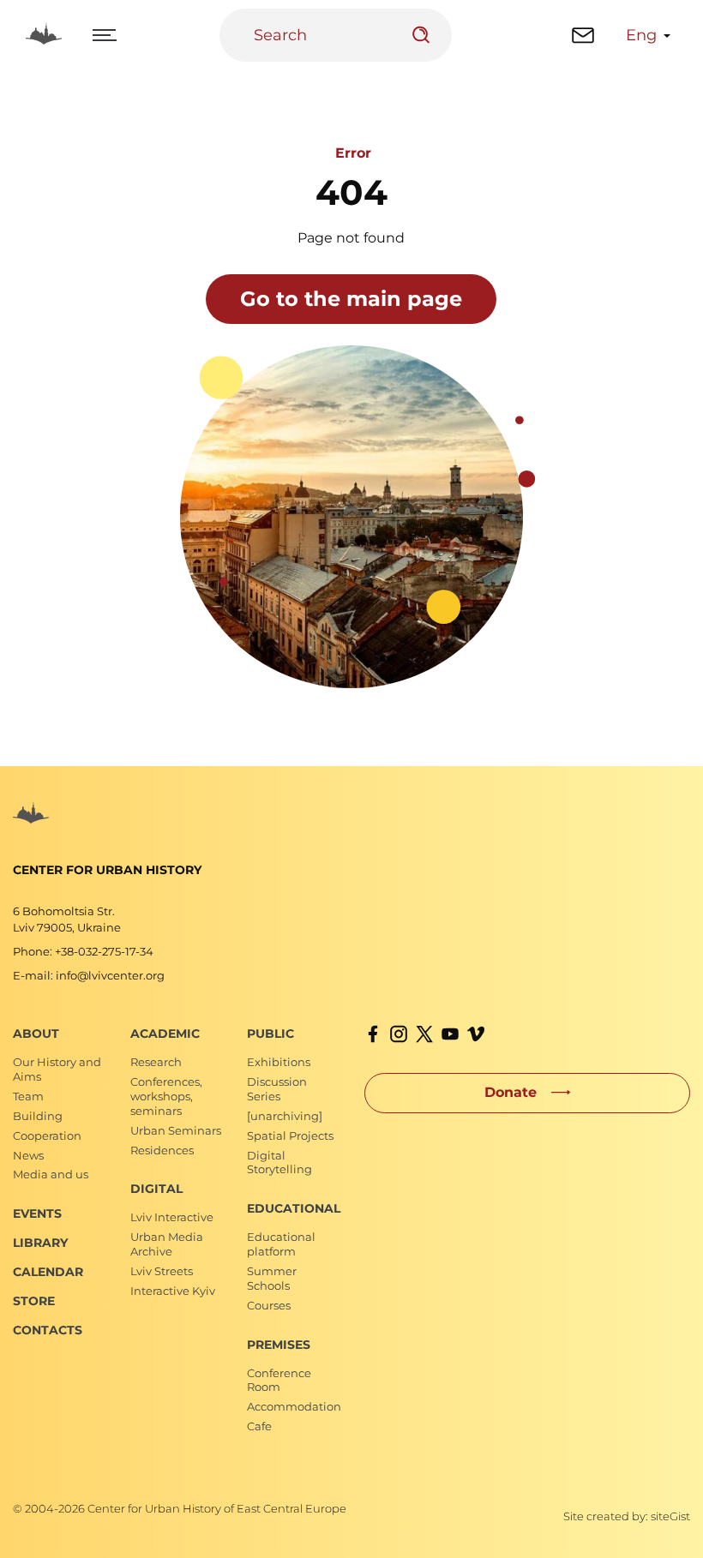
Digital (156, 1188)
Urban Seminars (175, 1130)
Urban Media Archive (166, 1244)
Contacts (47, 1330)
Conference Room (279, 1380)
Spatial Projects (290, 1135)
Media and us (50, 1174)
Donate (510, 1092)
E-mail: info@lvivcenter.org (89, 975)
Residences (162, 1150)
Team (28, 1096)
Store (34, 1301)
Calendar (48, 1271)
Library (40, 1242)
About (36, 1033)
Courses (269, 1305)
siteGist (670, 1516)
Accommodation (294, 1406)
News (28, 1155)
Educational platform (281, 1244)
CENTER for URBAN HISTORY (107, 870)
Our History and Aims (57, 1069)
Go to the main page (351, 298)
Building (38, 1116)
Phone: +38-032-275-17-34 (83, 951)
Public (270, 1033)
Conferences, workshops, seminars (166, 1096)
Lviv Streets (161, 1271)
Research (156, 1062)
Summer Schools (272, 1278)
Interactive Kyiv (172, 1290)
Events (37, 1213)
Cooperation (47, 1135)
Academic (165, 1033)
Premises (278, 1344)
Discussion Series (277, 1089)
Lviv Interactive (171, 1217)
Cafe (259, 1426)
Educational (293, 1208)
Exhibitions (278, 1062)
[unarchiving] (284, 1116)
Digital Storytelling (279, 1162)
